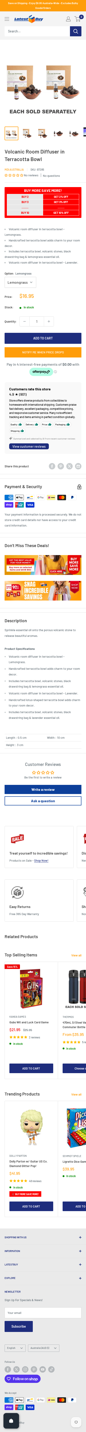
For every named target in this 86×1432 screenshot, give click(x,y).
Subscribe (18, 1326)
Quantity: (11, 321)
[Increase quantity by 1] (49, 321)
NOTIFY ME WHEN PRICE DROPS (43, 352)
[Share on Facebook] (52, 466)
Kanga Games (17, 1016)
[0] (77, 19)
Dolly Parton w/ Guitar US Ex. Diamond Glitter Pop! (28, 1163)
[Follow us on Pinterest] (34, 1369)
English (11, 1347)
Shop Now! (41, 860)
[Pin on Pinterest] (61, 466)
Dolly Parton (18, 1155)
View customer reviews (29, 446)
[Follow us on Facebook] (8, 1369)
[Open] (11, 1421)
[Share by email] (78, 466)
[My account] (68, 18)
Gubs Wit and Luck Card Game (29, 1022)
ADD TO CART (43, 338)
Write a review (43, 789)
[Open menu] (7, 19)
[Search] (75, 31)
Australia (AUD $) (40, 1347)
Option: (18, 273)
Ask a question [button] (43, 801)
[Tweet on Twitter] (69, 466)
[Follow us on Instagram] (25, 1369)
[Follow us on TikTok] (51, 1369)
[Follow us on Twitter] (16, 1369)
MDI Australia (14, 169)
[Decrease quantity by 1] (24, 321)
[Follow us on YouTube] (42, 1369)
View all (76, 955)
